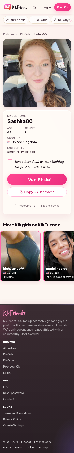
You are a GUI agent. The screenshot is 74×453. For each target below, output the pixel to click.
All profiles (9, 348)
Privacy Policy (12, 419)
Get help (43, 447)
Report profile (27, 205)
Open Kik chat (40, 179)
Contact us (10, 399)
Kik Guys (64, 20)
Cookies (30, 447)
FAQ (6, 386)
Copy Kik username (39, 192)
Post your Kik (11, 366)
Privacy (7, 447)
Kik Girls (41, 20)
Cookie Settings (13, 425)
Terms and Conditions (17, 413)
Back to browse (50, 205)
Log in (46, 7)
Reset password (13, 393)
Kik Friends (17, 20)
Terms (18, 447)
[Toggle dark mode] (34, 7)
